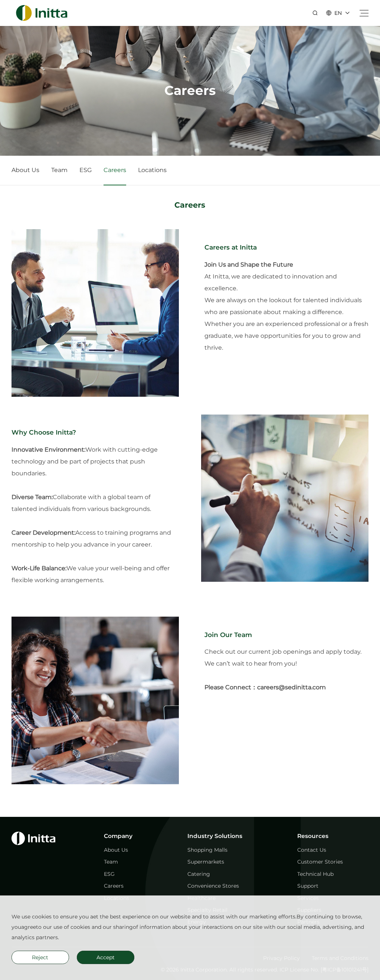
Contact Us (311, 850)
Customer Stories (320, 861)
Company (118, 835)
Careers (115, 170)
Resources (312, 835)
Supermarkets (205, 861)
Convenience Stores (213, 885)
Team (59, 170)
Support (307, 885)
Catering (198, 874)
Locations (152, 170)
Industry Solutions (214, 835)
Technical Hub (315, 874)
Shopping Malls (207, 850)
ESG (85, 170)
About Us (25, 170)
